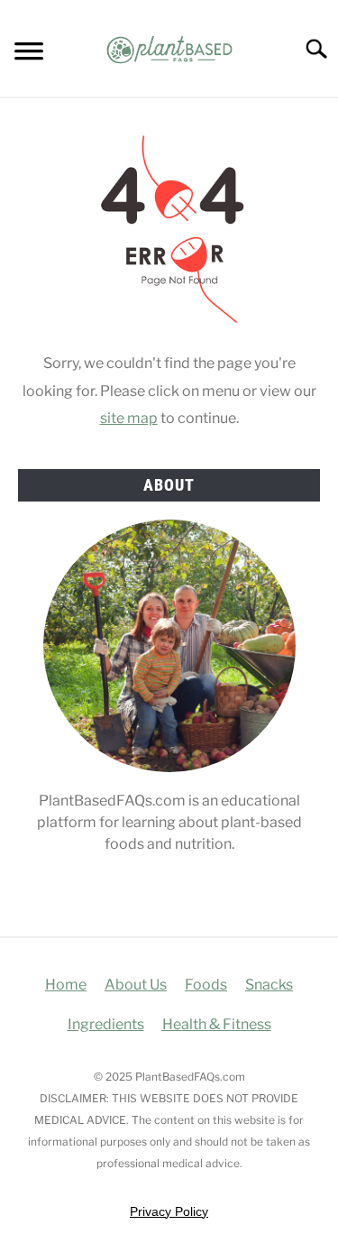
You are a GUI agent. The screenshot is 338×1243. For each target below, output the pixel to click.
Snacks (269, 984)
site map (129, 418)
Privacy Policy (169, 1211)
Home (66, 984)
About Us (136, 984)
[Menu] (29, 53)
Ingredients (106, 1024)
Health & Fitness (216, 1024)
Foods (206, 984)
